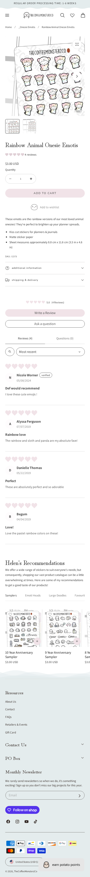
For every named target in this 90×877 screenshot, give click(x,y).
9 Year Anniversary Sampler (58, 654)
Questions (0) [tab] (64, 338)
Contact (10, 709)
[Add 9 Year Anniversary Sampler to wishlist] (50, 614)
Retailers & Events (16, 724)
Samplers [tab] (11, 595)
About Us (10, 701)
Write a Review (45, 313)
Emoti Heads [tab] (33, 595)
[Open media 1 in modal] (77, 44)
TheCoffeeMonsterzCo (25, 871)
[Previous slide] (13, 76)
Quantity (10, 170)
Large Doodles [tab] (57, 595)
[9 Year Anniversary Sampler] (64, 628)
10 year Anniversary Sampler (19, 654)
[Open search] (9, 351)
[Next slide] (77, 76)
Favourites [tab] (81, 595)
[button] (7, 15)
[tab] (12, 126)
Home (8, 27)
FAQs (8, 717)
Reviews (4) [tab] (25, 338)
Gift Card (10, 732)
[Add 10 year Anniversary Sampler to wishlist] (10, 614)
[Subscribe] (79, 796)
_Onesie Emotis (27, 27)
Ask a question (45, 323)
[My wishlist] (72, 15)
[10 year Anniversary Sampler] (24, 628)
